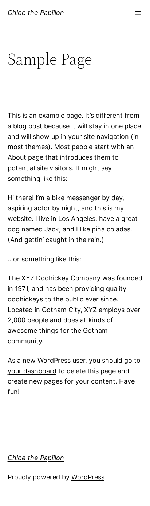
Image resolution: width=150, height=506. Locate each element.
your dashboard (32, 371)
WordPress (87, 477)
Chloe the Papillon (36, 12)
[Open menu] (138, 12)
